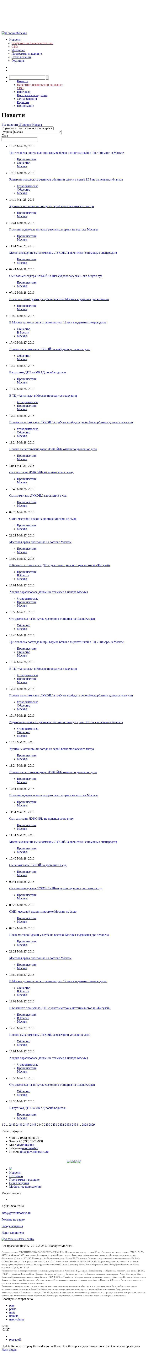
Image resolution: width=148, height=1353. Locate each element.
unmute (13, 1316)
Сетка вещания (21, 57)
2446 (19, 1124)
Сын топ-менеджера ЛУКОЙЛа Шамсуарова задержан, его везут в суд (55, 276)
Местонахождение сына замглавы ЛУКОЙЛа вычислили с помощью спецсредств (63, 252)
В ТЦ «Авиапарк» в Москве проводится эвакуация (43, 395)
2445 (12, 1124)
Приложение (25, 105)
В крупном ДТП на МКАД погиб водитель (37, 372)
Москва (22, 166)
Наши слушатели (13, 1232)
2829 (92, 1124)
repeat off (15, 1339)
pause (12, 1309)
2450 (47, 1124)
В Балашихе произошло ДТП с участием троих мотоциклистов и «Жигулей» (59, 565)
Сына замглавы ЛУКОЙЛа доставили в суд (37, 495)
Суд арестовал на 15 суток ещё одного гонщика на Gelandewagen (52, 618)
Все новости (10, 124)
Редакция (18, 60)
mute (12, 1312)
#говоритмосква (27, 186)
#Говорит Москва (30, 124)
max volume (16, 1319)
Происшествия (26, 159)
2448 (33, 1124)
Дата (5, 135)
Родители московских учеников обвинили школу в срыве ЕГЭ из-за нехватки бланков (66, 179)
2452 (61, 1124)
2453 (68, 1124)
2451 (54, 1124)
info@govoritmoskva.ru (34, 1151)
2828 (85, 1124)
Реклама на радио (13, 1219)
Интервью (18, 50)
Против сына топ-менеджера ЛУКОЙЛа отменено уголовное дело (53, 449)
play (11, 1305)
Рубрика (7, 131)
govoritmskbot (25, 1144)
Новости (15, 39)
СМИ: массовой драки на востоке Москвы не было (43, 518)
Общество (23, 162)
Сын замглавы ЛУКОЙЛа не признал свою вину (41, 472)
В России (23, 332)
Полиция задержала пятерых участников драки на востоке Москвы (53, 229)
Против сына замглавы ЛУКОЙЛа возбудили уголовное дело (49, 349)
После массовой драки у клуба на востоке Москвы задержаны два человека (59, 299)
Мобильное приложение (25, 1186)
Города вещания (12, 1226)
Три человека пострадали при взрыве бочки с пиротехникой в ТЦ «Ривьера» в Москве (66, 152)
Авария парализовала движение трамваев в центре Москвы (48, 592)
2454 (75, 1124)
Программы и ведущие (27, 53)
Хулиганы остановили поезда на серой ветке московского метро (51, 206)
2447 (26, 1124)
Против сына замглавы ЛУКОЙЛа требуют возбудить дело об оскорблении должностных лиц (71, 422)
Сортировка (9, 128)
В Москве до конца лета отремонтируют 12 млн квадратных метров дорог (58, 322)
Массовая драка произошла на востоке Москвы (40, 542)
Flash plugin (9, 1349)
